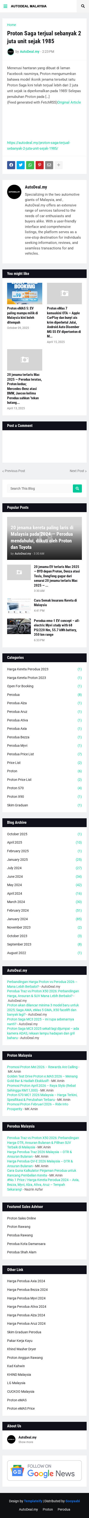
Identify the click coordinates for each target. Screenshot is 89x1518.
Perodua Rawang (20, 1235)
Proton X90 (44, 796)
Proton (44, 771)
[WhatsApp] (30, 165)
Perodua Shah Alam (21, 1252)
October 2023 (44, 936)
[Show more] (59, 165)
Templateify (33, 1501)
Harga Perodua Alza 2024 (26, 1315)
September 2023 (44, 944)
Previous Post (15, 471)
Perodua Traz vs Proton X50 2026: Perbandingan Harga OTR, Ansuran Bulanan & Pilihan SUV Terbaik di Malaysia (43, 1142)
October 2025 (44, 834)
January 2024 (44, 919)
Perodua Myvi (44, 745)
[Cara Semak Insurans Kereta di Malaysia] (19, 606)
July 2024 (44, 868)
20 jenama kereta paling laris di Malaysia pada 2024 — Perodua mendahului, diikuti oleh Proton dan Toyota (42, 537)
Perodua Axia (44, 728)
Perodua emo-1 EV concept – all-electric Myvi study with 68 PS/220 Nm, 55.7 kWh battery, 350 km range (57, 628)
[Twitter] (21, 165)
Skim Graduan (44, 805)
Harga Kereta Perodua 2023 (44, 669)
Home (11, 24)
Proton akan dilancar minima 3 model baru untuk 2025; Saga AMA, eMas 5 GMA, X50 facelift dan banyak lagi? (43, 1009)
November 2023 (44, 927)
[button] (5, 6)
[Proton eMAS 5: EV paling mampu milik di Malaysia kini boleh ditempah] (24, 293)
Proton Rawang (18, 1227)
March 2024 (44, 902)
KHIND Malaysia (19, 1374)
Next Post (77, 471)
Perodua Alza (44, 703)
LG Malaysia (16, 1383)
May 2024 (44, 885)
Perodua (44, 695)
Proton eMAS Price (21, 1408)
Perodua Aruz (44, 712)
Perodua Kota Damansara (26, 1244)
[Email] (49, 165)
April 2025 (44, 842)
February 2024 (44, 910)
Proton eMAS (17, 1400)
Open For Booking (44, 686)
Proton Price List (44, 780)
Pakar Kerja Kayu (20, 1341)
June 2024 (44, 876)
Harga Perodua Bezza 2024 (27, 1290)
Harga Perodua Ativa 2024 (26, 1306)
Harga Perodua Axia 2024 (26, 1281)
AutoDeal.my (36, 186)
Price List (44, 763)
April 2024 (44, 893)
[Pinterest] (40, 165)
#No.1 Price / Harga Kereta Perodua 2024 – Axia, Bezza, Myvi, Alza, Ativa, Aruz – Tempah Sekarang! (43, 1184)
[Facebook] (11, 165)
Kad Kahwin (16, 1366)
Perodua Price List (44, 754)
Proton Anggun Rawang (25, 1358)
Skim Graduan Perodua (24, 1332)
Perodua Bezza (44, 737)
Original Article (69, 102)
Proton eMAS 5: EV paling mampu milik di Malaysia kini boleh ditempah (22, 315)
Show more (26, 1442)
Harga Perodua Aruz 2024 (26, 1323)
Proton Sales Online (21, 1218)
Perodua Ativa (44, 720)
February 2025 (44, 851)
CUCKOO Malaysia (20, 1391)
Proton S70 (44, 788)
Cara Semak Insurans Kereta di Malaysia (55, 602)
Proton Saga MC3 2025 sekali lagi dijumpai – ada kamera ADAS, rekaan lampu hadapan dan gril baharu (43, 1033)
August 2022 (44, 953)
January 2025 (44, 859)
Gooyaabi (73, 1501)
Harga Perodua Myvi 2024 (26, 1298)
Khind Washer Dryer (21, 1349)
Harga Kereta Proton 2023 (44, 678)
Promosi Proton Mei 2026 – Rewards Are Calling (42, 1067)
